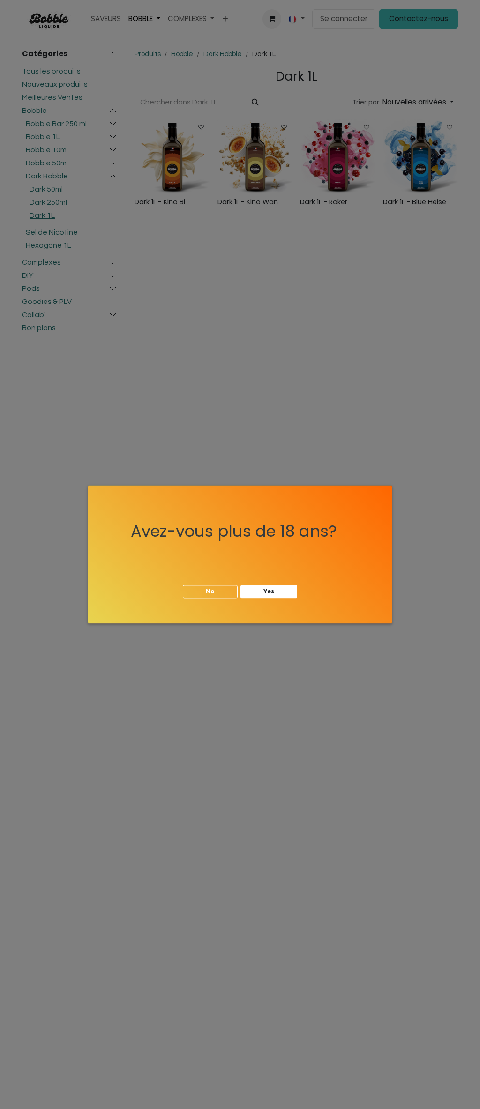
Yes (268, 591)
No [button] (210, 591)
